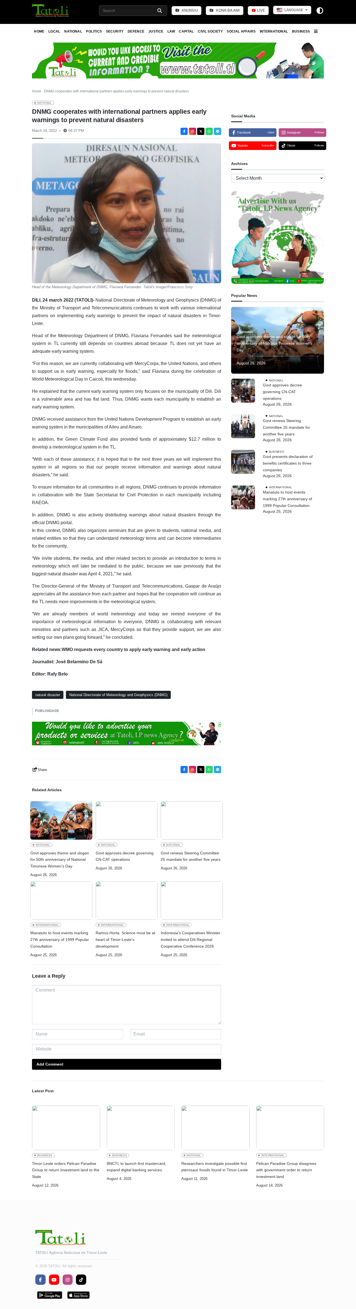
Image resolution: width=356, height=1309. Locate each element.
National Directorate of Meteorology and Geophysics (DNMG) (118, 695)
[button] (51, 10)
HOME (39, 31)
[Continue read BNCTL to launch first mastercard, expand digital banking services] (141, 1128)
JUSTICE (156, 31)
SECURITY (115, 31)
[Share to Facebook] (184, 131)
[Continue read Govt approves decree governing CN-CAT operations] (127, 820)
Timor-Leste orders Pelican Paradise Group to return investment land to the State (65, 1170)
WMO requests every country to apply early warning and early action (133, 649)
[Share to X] (200, 131)
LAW (171, 31)
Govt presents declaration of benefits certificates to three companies (288, 463)
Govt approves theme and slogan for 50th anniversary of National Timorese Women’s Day (59, 860)
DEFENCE (136, 31)
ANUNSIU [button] (189, 10)
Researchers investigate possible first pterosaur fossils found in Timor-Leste (214, 1166)
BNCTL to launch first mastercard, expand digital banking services (136, 1166)
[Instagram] (192, 131)
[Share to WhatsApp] (209, 131)
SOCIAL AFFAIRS (241, 31)
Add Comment (49, 1064)
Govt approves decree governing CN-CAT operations (125, 856)
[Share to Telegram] (217, 131)
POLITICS (94, 31)
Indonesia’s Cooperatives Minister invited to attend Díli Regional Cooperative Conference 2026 (190, 939)
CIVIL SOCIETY (210, 31)
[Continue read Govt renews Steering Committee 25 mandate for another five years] (192, 820)
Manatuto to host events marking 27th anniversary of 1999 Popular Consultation (59, 939)
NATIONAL (73, 31)
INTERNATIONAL (274, 31)
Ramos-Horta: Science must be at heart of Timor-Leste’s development (125, 939)
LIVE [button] (260, 10)
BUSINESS (301, 31)
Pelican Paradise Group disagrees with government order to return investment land (286, 1170)
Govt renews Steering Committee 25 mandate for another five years (191, 856)
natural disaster (47, 695)
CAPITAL (186, 31)
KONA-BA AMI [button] (227, 10)
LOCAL (54, 31)
